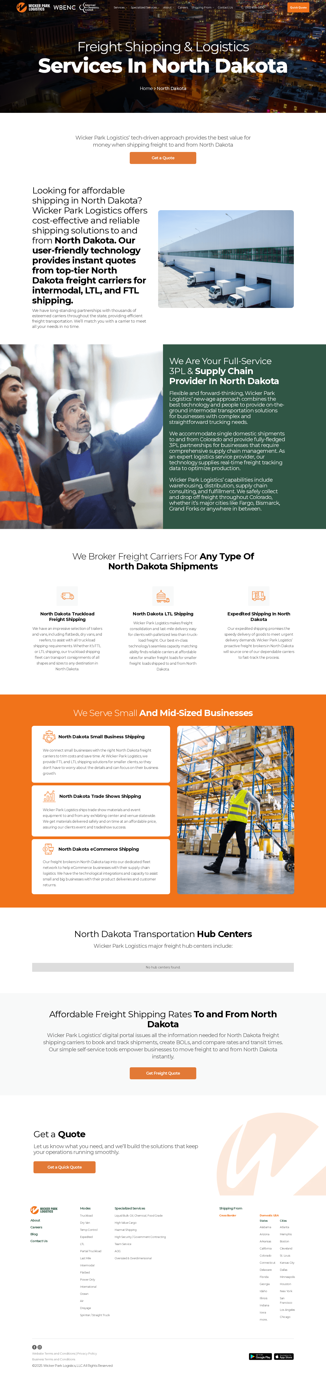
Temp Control (89, 1229)
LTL (82, 1244)
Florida (264, 1277)
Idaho (263, 1291)
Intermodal (87, 1265)
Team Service (123, 1244)
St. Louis (285, 1255)
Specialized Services (144, 7)
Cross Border (227, 1215)
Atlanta (284, 1227)
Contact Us (225, 7)
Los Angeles (287, 1309)
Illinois (263, 1298)
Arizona (264, 1234)
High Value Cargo (125, 1222)
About (35, 1220)
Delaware (266, 1269)
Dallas (283, 1269)
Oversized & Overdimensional (133, 1258)
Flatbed (85, 1272)
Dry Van (85, 1222)
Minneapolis (287, 1277)
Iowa (263, 1312)
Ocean (84, 1293)
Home (146, 88)
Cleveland (286, 1248)
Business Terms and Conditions (53, 1359)
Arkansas (265, 1241)
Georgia (264, 1284)
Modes (85, 1208)
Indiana (264, 1305)
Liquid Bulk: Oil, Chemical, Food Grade (138, 1215)
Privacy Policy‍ (87, 1353)
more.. (264, 1319)
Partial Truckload (90, 1251)
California (265, 1248)
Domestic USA (269, 1215)
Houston (285, 1284)
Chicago (285, 1317)
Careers (183, 7)
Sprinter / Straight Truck (95, 1315)
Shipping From (230, 1208)
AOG (118, 1251)
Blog (33, 1234)
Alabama (265, 1227)
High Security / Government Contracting (140, 1237)
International (88, 1286)
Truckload (86, 1215)
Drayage (85, 1308)
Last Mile (85, 1258)
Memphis (286, 1234)
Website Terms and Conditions (53, 1353)
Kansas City (287, 1262)
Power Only (87, 1279)
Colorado (265, 1255)
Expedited (86, 1237)
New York (286, 1291)
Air (82, 1301)
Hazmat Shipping (126, 1229)
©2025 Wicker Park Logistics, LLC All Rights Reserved (72, 1365)
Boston (284, 1241)
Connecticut (267, 1262)
